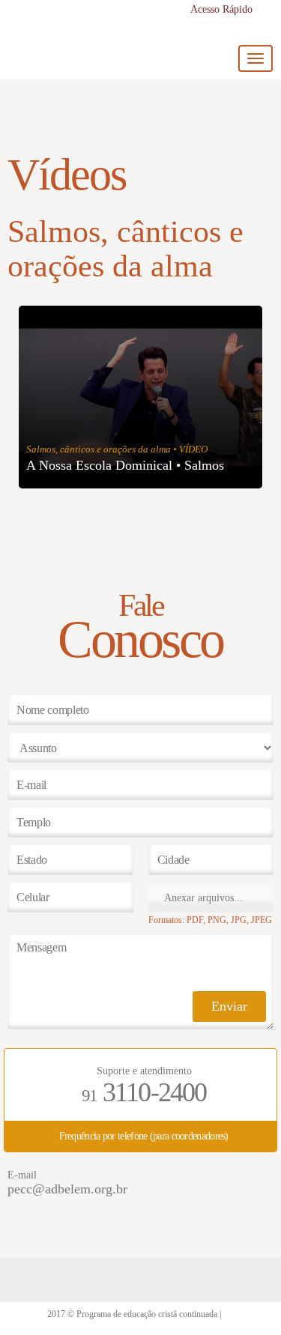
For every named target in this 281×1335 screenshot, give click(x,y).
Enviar (229, 1006)
